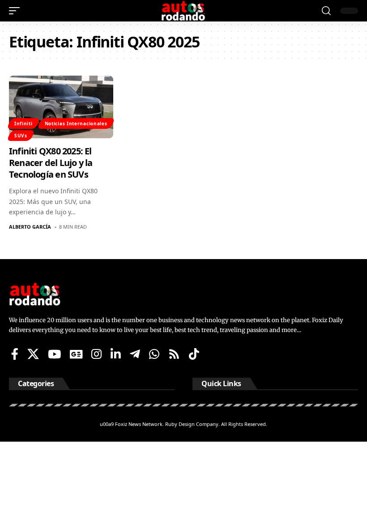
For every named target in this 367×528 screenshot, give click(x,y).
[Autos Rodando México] (183, 10)
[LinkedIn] (115, 354)
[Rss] (174, 354)
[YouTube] (54, 354)
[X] (33, 354)
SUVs (20, 135)
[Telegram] (135, 354)
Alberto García (30, 226)
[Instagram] (96, 354)
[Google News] (76, 354)
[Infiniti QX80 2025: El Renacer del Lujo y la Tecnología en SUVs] (61, 107)
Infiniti (23, 123)
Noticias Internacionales (76, 123)
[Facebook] (15, 354)
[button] (16, 10)
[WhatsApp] (154, 354)
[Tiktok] (194, 354)
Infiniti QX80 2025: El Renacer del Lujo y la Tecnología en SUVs (50, 162)
